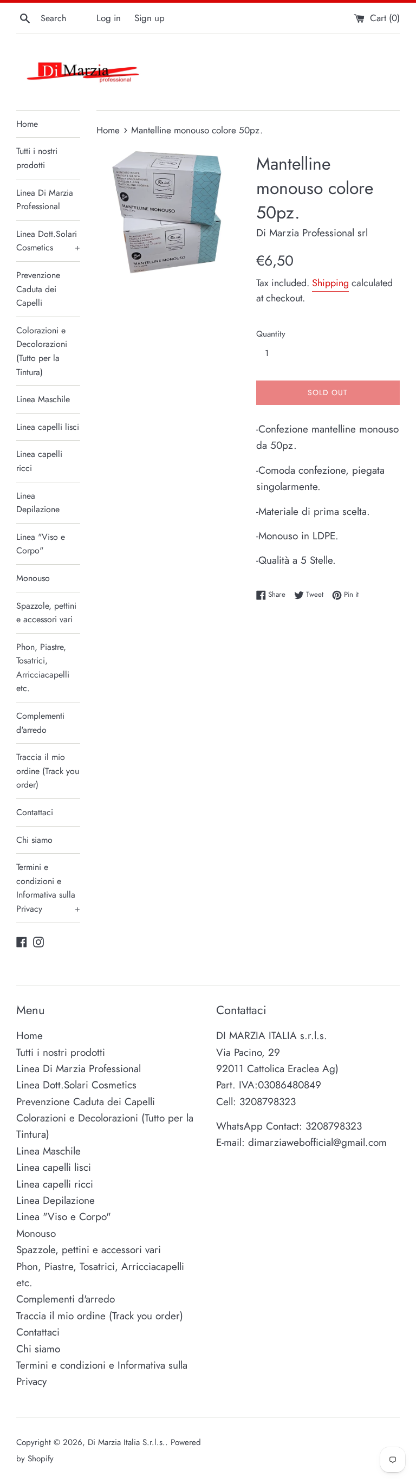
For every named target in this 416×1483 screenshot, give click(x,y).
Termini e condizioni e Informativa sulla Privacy (48, 888)
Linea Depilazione (38, 502)
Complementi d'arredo (40, 723)
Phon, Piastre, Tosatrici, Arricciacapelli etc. (42, 668)
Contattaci (34, 812)
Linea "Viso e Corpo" (40, 544)
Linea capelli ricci (39, 461)
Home (27, 124)
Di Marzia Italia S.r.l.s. (126, 1442)
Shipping (330, 283)
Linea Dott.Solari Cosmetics (48, 241)
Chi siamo (34, 840)
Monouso (33, 578)
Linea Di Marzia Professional (44, 199)
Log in (108, 17)
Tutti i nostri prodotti (36, 158)
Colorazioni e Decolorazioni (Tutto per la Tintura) (41, 351)
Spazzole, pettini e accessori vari (46, 612)
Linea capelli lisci (47, 427)
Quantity (270, 334)
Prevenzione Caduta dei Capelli (38, 289)
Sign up (149, 17)
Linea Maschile (43, 399)
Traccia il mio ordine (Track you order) (47, 771)
